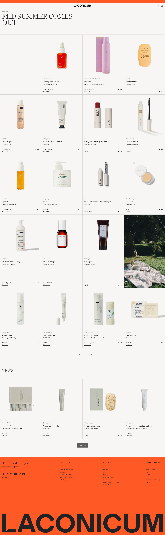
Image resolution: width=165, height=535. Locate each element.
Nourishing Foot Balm (51, 426)
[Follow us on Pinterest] (11, 474)
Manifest (63, 472)
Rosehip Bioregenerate (51, 82)
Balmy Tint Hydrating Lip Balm (95, 142)
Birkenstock (6, 423)
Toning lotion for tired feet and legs (139, 426)
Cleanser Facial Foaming (11, 262)
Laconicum (5, 11)
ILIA (147, 472)
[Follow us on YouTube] (15, 474)
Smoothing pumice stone (93, 426)
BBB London (130, 139)
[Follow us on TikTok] (20, 474)
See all (148, 482)
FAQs (104, 472)
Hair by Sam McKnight (92, 79)
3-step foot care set (9, 426)
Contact (105, 469)
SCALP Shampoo (49, 262)
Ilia (85, 139)
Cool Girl (87, 82)
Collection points (108, 477)
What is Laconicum (66, 469)
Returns (105, 480)
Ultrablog (63, 480)
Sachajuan (46, 259)
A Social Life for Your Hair (52, 142)
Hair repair (88, 262)
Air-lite (45, 202)
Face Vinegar (7, 142)
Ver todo (82, 445)
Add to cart (46, 91)
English (4, 477)
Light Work (6, 202)
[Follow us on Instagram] (7, 474)
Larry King (47, 139)
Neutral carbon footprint (68, 477)
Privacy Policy (107, 485)
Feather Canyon (49, 335)
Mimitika (129, 79)
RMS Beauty (130, 199)
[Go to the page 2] (97, 355)
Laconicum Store (66, 475)
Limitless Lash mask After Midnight (97, 202)
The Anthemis (7, 335)
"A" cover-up (130, 202)
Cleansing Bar (131, 335)
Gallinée (5, 139)
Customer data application (111, 482)
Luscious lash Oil (132, 142)
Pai (147, 477)
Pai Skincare (47, 79)
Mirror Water (150, 469)
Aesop (148, 475)
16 (91, 354)
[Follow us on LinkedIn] (23, 474)
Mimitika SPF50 (131, 82)
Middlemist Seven (91, 335)
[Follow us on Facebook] (3, 474)
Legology (46, 199)
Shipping (105, 475)
